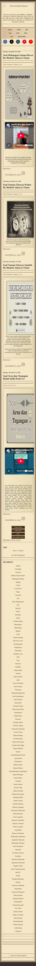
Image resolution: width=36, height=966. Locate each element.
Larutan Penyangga (18, 745)
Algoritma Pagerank (18, 840)
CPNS (19, 29)
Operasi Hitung (18, 637)
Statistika (18, 667)
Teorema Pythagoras (18, 892)
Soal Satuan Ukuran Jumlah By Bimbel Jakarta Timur (17, 266)
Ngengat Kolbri (18, 797)
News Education (18, 683)
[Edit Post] (23, 174)
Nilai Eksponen (18, 814)
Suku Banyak (18, 918)
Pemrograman (18, 644)
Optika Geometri (18, 915)
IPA (27, 29)
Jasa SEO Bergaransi (18, 555)
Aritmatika (18, 569)
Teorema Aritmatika (18, 885)
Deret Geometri (18, 827)
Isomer (18, 876)
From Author (18, 686)
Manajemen (18, 624)
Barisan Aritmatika (18, 833)
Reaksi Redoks (18, 768)
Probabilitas (18, 889)
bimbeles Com (18, 654)
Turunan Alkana (18, 725)
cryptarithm (18, 830)
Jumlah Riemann (18, 804)
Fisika (8, 385)
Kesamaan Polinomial (18, 810)
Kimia (18, 618)
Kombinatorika (18, 621)
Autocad (18, 572)
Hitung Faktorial (18, 898)
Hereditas (18, 856)
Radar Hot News (21, 957)
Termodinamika (18, 921)
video (18, 680)
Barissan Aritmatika (18, 820)
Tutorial (18, 673)
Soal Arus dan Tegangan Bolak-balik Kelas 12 (15, 377)
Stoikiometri (18, 712)
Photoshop (18, 650)
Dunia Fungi (18, 787)
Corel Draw (18, 588)
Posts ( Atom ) (16, 540)
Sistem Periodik (18, 791)
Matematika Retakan (18, 843)
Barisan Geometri (18, 823)
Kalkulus (18, 615)
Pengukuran (16, 64)
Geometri (18, 595)
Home (10, 29)
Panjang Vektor (18, 722)
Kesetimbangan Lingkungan (18, 771)
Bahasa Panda (18, 911)
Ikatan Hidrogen (18, 774)
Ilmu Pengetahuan (18, 602)
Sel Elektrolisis (18, 739)
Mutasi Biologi (18, 735)
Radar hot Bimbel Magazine (19, 955)
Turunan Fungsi (18, 706)
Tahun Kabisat (18, 895)
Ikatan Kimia (18, 778)
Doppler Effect (18, 866)
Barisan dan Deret (18, 709)
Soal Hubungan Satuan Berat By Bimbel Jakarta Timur (18, 56)
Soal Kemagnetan (18, 696)
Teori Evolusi (18, 732)
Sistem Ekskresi (18, 748)
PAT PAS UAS (18, 641)
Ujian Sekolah (18, 677)
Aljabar (18, 566)
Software (18, 664)
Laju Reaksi (18, 758)
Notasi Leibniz (18, 801)
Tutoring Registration (18, 693)
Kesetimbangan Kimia (18, 755)
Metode (18, 631)
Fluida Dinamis (18, 924)
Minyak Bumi (18, 765)
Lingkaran (18, 931)
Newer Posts (18, 527)
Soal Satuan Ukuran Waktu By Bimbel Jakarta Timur (17, 186)
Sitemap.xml (28, 957)
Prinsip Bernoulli (18, 905)
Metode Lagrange (18, 807)
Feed (33, 957)
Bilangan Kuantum (18, 794)
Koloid (18, 752)
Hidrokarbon (18, 716)
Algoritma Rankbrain (18, 863)
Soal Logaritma (18, 817)
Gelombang (18, 928)
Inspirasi (18, 608)
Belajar (9, 957)
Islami (18, 611)
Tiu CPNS (18, 908)
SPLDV (18, 872)
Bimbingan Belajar (18, 579)
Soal (11, 36)
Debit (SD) (18, 703)
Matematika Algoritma (18, 836)
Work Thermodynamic (18, 869)
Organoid (18, 849)
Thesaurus (18, 690)
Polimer (18, 882)
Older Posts (18, 530)
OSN (17, 33)
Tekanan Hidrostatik (18, 859)
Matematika (22, 36)
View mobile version (18, 537)
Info (10, 33)
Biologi (18, 582)
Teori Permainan (18, 846)
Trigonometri (18, 670)
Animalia (18, 781)
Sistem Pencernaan (18, 742)
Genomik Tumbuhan (18, 729)
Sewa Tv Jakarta (18, 550)
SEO (25, 33)
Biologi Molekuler (18, 879)
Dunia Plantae (18, 784)
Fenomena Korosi (18, 853)
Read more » (7, 169)
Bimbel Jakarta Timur (18, 575)
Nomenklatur (18, 902)
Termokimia (18, 761)
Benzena (18, 719)
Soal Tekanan (18, 699)
